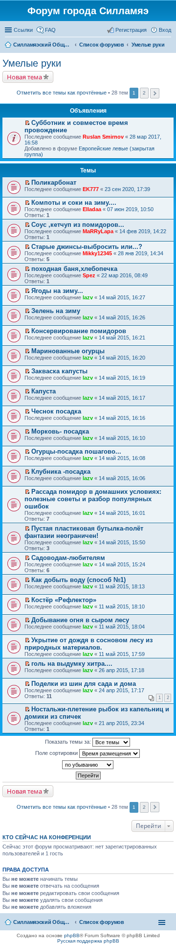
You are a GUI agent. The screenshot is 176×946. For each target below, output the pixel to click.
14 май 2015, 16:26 (122, 317)
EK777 (91, 189)
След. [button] (154, 93)
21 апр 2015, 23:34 (121, 723)
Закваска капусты (59, 371)
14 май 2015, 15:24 (122, 564)
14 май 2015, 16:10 (122, 438)
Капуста (43, 391)
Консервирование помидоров (78, 331)
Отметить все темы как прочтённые (62, 93)
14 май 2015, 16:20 (122, 358)
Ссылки (23, 30)
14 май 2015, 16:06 (122, 478)
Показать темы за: (68, 742)
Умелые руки (31, 63)
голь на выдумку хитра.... (71, 663)
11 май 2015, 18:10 (122, 606)
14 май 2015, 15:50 (122, 542)
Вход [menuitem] (165, 30)
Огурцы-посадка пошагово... (76, 451)
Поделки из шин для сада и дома (83, 683)
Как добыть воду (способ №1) (78, 579)
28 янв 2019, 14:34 (140, 253)
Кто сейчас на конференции (46, 837)
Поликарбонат (53, 182)
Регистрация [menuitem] (131, 30)
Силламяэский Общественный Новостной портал (42, 922)
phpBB (72, 935)
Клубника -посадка (60, 471)
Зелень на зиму (55, 311)
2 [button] (144, 93)
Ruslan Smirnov (103, 137)
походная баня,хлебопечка (74, 268)
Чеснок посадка (56, 411)
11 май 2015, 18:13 (122, 586)
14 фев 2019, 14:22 (142, 231)
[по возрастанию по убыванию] (88, 764)
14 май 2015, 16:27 (122, 297)
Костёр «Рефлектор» (63, 600)
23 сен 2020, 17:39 (127, 189)
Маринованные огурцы (68, 351)
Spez (89, 275)
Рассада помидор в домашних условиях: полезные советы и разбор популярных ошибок (92, 499)
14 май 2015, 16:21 (122, 337)
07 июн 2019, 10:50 (130, 209)
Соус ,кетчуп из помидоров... (77, 224)
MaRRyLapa (98, 231)
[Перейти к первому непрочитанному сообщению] (27, 123)
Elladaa (92, 209)
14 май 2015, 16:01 (122, 513)
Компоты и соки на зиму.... (73, 202)
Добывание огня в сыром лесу (80, 620)
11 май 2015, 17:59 (122, 654)
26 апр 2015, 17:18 (121, 670)
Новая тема (24, 77)
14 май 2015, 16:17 (122, 398)
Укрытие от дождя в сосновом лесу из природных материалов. (88, 643)
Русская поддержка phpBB (88, 941)
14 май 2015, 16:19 (122, 378)
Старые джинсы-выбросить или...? (86, 246)
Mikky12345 (97, 253)
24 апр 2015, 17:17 (121, 690)
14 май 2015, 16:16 (122, 418)
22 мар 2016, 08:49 (124, 275)
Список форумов (101, 922)
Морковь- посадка (60, 431)
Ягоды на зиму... (57, 290)
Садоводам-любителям (68, 557)
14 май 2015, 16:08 (122, 458)
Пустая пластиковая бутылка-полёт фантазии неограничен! (83, 532)
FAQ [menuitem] (50, 30)
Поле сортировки (57, 753)
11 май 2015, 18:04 (122, 627)
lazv (88, 297)
